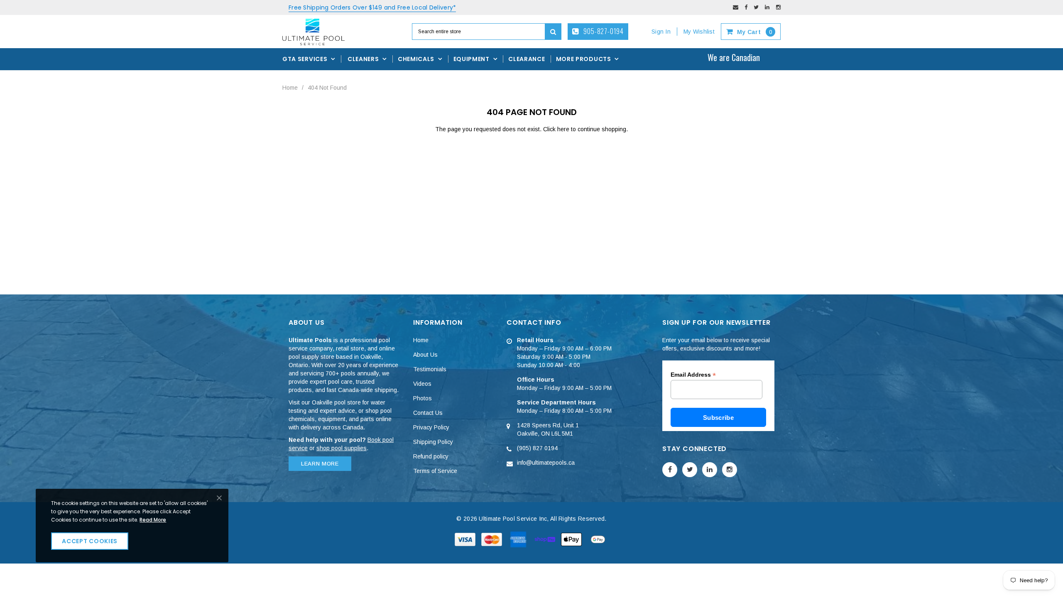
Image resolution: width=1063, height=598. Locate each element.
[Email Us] (735, 7)
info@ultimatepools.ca (546, 462)
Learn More (320, 464)
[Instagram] (778, 7)
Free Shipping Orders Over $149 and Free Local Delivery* (372, 7)
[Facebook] (746, 7)
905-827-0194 (603, 31)
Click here (557, 129)
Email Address (693, 375)
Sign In (661, 31)
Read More (153, 519)
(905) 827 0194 (537, 448)
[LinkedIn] (767, 7)
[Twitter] (756, 7)
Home (290, 87)
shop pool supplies (341, 448)
